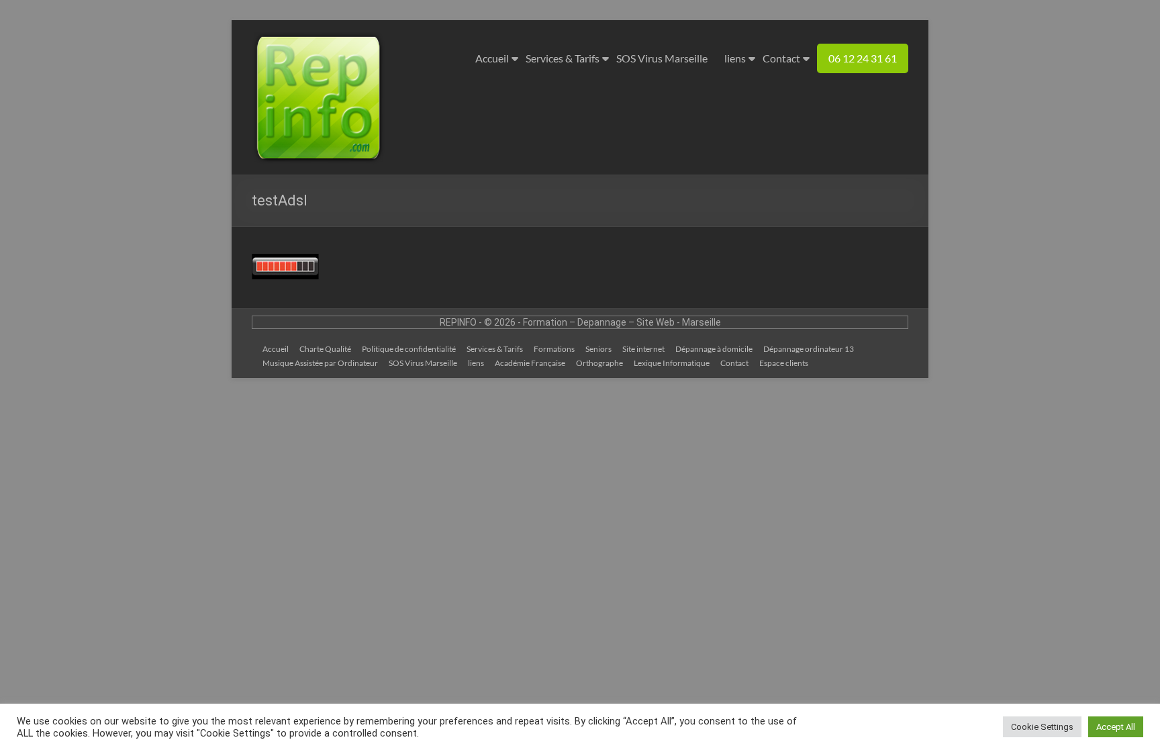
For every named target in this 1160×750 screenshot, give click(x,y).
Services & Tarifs (562, 58)
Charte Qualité (325, 349)
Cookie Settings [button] (1042, 727)
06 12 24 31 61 (862, 58)
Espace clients (783, 363)
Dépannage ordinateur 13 (808, 349)
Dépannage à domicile (714, 349)
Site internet (643, 349)
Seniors (598, 349)
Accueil (492, 58)
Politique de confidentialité (409, 349)
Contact (781, 58)
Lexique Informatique (672, 363)
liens (735, 58)
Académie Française (530, 363)
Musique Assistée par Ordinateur (320, 363)
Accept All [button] (1115, 727)
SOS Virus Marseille (662, 58)
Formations (554, 349)
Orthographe (599, 363)
